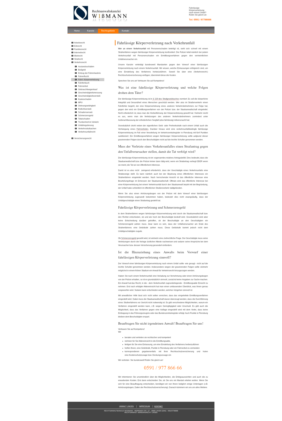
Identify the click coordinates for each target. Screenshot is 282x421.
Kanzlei (90, 31)
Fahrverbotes (142, 129)
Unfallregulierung (86, 125)
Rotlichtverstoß (84, 109)
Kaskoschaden (84, 99)
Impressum (144, 406)
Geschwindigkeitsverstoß (89, 96)
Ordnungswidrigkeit (86, 106)
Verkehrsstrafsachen (87, 128)
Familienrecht (80, 49)
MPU (80, 102)
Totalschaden (84, 119)
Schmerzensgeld (128, 238)
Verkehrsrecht (80, 62)
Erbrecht (78, 46)
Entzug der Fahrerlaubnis (89, 73)
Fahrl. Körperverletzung (88, 79)
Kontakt (125, 31)
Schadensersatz (85, 112)
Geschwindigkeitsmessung (90, 93)
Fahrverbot (83, 86)
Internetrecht (79, 52)
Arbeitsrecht (79, 43)
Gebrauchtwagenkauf (87, 89)
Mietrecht (78, 56)
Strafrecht (78, 59)
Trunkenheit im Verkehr (88, 122)
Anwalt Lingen (126, 406)
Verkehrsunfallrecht (86, 132)
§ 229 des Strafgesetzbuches (165, 99)
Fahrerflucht (83, 76)
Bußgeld (82, 70)
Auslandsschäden (86, 66)
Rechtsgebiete (108, 31)
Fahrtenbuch (83, 83)
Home (77, 31)
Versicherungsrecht (82, 138)
